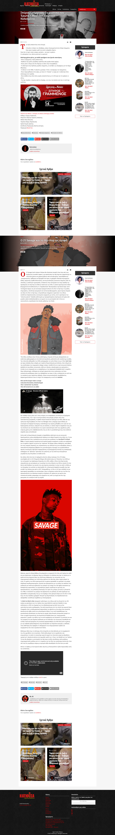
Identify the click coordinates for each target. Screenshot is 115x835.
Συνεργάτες (73, 9)
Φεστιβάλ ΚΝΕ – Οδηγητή (52, 827)
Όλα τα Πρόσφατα (85, 116)
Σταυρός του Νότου (57, 132)
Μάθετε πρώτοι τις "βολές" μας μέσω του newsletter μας (81, 798)
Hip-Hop (32, 682)
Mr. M (23, 269)
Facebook (24, 139)
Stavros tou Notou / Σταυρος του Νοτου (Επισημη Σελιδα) (37, 113)
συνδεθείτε (38, 162)
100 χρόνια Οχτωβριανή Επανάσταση (54, 821)
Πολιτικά (27, 5)
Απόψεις (55, 5)
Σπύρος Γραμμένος (45, 132)
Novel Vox (30, 128)
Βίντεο (54, 9)
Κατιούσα (24, 42)
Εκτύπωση (45, 139)
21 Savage (24, 682)
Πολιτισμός (34, 5)
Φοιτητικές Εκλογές (50, 824)
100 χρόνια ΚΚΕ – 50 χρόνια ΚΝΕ (53, 819)
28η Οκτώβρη (49, 825)
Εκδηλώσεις (66, 9)
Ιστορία (60, 5)
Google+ (38, 139)
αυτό (40, 677)
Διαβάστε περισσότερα (35, 151)
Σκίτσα (59, 9)
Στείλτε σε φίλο (54, 139)
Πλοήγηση (47, 4)
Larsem (39, 682)
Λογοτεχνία (48, 803)
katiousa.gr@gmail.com (25, 805)
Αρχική (22, 5)
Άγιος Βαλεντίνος (26, 132)
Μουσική (35, 132)
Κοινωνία (41, 5)
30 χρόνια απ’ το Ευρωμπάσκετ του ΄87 (55, 822)
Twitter (31, 139)
